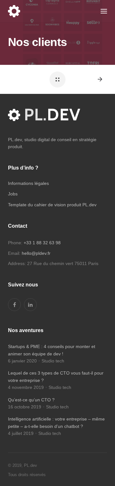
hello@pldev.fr (36, 253)
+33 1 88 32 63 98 (42, 242)
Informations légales (28, 183)
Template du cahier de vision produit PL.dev (52, 204)
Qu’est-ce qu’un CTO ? (31, 399)
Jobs (13, 193)
